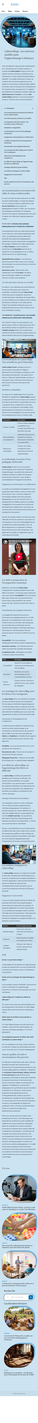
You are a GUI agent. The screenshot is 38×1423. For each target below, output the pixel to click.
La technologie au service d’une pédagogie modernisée (17, 132)
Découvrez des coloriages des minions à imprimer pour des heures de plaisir (17, 1247)
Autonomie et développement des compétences (15, 157)
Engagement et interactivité (13, 174)
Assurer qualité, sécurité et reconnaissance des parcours (19, 183)
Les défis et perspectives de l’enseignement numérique (18, 142)
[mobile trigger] (3, 4)
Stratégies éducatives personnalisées (16, 167)
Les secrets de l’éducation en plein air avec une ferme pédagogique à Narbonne (18, 1338)
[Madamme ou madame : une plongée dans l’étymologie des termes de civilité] (19, 1356)
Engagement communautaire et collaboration (19, 137)
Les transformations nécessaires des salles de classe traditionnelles (18, 114)
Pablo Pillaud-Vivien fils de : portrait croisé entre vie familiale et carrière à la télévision (18, 1208)
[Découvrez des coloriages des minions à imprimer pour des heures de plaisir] (19, 1227)
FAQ (5, 178)
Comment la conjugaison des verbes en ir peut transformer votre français (18, 1285)
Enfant (4, 1243)
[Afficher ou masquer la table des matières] (24, 108)
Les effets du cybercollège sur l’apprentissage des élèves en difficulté (18, 163)
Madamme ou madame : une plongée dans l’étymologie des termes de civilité (19, 1374)
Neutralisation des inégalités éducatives (17, 146)
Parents (5, 1205)
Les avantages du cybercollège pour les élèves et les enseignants (18, 151)
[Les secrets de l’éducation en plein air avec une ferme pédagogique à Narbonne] (19, 1319)
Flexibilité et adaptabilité (12, 128)
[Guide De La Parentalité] (14, 4)
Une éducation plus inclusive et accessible (17, 118)
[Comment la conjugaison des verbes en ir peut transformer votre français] (19, 1265)
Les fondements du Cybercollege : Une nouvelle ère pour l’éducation (16, 123)
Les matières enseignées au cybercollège (17, 171)
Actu (6, 1370)
